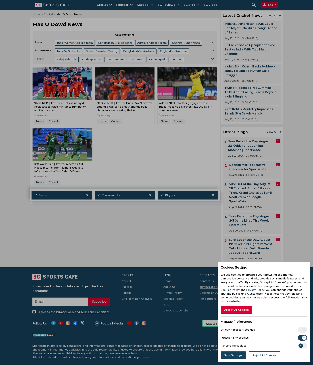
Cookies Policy (230, 290)
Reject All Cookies (264, 355)
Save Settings (233, 355)
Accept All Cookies (236, 309)
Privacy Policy (255, 290)
